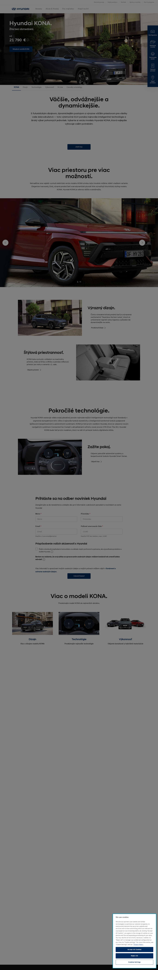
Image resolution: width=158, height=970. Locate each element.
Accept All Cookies (134, 949)
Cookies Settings (134, 962)
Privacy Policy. (138, 944)
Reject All (134, 956)
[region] (134, 941)
